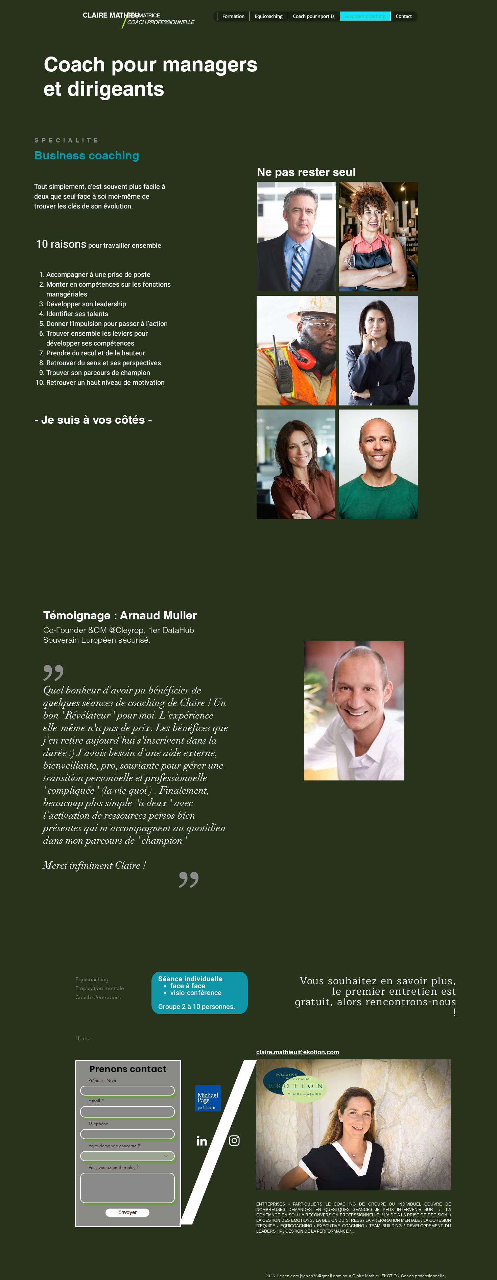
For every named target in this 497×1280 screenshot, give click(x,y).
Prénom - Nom (102, 1080)
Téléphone (98, 1124)
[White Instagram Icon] (234, 1140)
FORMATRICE (143, 15)
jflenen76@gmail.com (320, 1275)
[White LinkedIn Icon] (202, 1140)
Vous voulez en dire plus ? (114, 1167)
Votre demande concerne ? (114, 1146)
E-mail (94, 1101)
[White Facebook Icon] (218, 1140)
